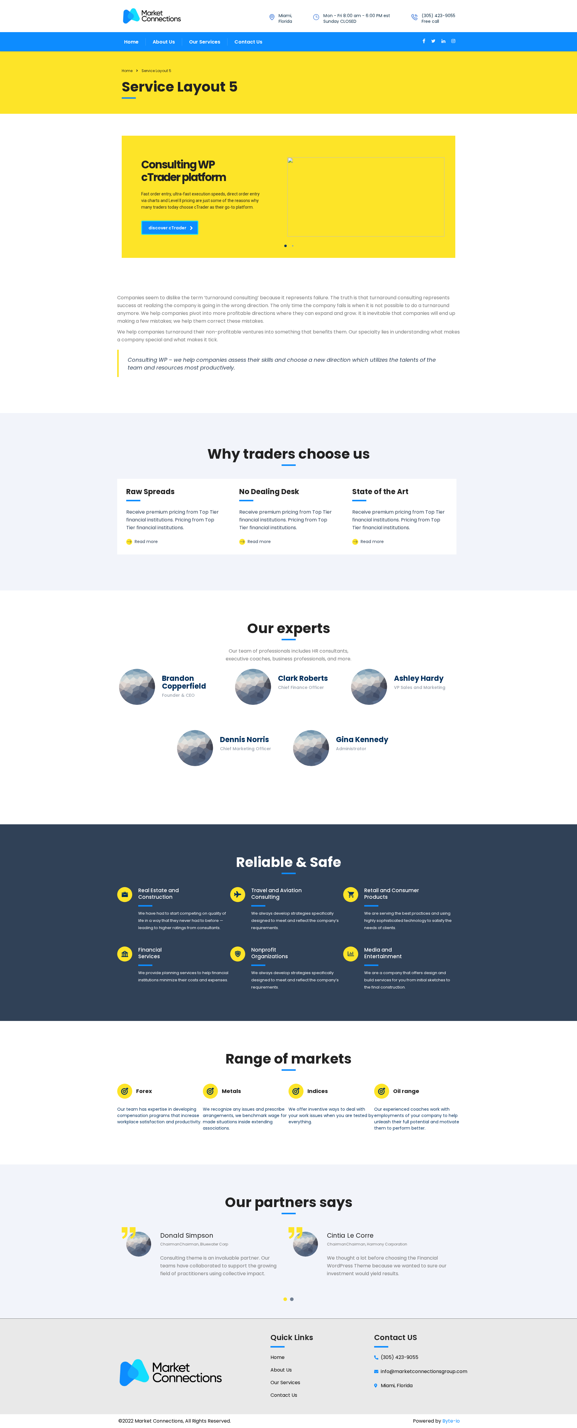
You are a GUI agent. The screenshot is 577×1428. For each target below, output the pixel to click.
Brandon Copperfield (184, 682)
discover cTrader (167, 228)
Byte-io (451, 1420)
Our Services (204, 41)
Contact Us (248, 41)
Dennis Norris (244, 739)
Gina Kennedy (362, 739)
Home (131, 41)
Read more (145, 542)
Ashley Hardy (419, 678)
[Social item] (424, 41)
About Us (164, 41)
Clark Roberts (303, 678)
